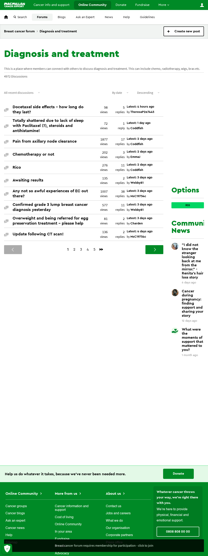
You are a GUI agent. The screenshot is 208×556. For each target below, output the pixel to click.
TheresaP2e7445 (142, 112)
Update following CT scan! (38, 234)
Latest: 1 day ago (139, 123)
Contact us (113, 506)
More (162, 5)
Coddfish (136, 128)
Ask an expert (15, 520)
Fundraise (142, 5)
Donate (121, 5)
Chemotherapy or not (33, 154)
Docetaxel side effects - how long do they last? (48, 109)
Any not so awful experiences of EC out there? (50, 193)
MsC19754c (138, 196)
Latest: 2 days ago (140, 138)
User (202, 5)
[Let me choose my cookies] (7, 549)
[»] (101, 249)
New (184, 31)
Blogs (62, 17)
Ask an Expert (85, 17)
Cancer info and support (51, 5)
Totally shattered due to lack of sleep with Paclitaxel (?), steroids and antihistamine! (48, 126)
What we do (114, 520)
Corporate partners (119, 535)
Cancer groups (16, 506)
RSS (187, 205)
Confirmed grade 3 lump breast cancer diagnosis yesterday (50, 207)
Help (126, 17)
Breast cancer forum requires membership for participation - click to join (104, 545)
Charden (136, 223)
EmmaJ (135, 156)
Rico (17, 167)
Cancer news (15, 528)
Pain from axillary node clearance (45, 141)
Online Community (92, 5)
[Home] (14, 4)
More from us (66, 493)
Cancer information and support (72, 508)
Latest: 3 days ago (139, 177)
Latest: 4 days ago (140, 231)
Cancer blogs (15, 513)
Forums (42, 17)
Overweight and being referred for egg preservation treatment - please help (50, 220)
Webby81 (137, 182)
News (109, 17)
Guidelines (147, 17)
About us (114, 493)
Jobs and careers (118, 513)
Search (22, 17)
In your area (63, 531)
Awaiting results (28, 180)
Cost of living (64, 517)
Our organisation (118, 528)
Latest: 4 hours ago (140, 106)
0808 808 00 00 (178, 531)
